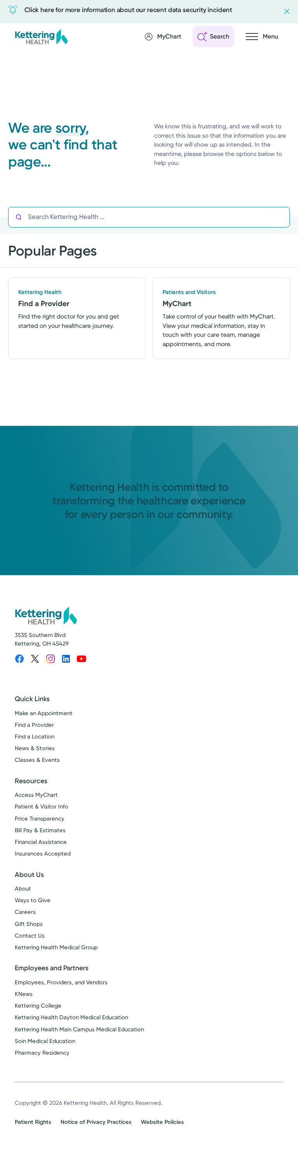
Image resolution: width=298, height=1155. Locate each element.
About (23, 888)
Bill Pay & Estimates (40, 830)
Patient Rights (33, 1121)
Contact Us (30, 935)
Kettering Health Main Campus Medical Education (79, 1029)
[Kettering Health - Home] (41, 36)
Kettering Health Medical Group (56, 947)
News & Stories (35, 748)
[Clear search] (256, 217)
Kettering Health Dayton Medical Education (71, 1017)
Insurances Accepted (43, 853)
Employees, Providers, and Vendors (61, 982)
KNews (24, 994)
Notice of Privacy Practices (96, 1121)
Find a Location (34, 736)
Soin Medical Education (45, 1041)
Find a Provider (34, 724)
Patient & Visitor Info (41, 806)
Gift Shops (29, 924)
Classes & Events (37, 759)
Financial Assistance (41, 841)
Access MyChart (36, 794)
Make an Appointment (44, 713)
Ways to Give (32, 900)
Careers (25, 911)
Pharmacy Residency (42, 1052)
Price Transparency (39, 818)
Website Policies (162, 1121)
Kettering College (38, 1005)
